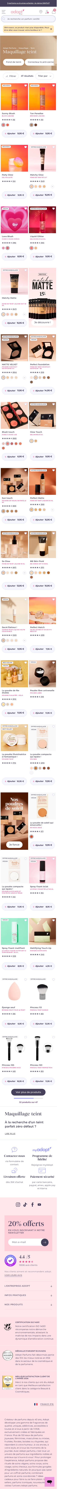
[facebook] (32, 1204)
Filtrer (12, 76)
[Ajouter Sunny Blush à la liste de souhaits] (25, 85)
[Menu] (3, 11)
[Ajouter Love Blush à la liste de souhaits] (25, 208)
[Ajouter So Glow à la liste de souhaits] (25, 533)
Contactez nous (14, 1156)
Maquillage (23, 48)
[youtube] (39, 1204)
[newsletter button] (45, 1242)
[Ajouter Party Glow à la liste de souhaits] (25, 147)
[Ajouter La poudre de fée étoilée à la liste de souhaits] (25, 662)
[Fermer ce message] (51, 29)
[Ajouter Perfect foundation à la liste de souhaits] (53, 336)
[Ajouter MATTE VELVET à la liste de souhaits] (25, 336)
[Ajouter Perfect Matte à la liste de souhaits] (53, 470)
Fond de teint (13, 62)
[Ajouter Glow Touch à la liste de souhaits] (53, 404)
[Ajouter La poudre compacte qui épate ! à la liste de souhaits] (53, 726)
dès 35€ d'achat (14, 1182)
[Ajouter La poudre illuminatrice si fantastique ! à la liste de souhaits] (25, 726)
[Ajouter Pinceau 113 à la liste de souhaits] (53, 979)
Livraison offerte (14, 1177)
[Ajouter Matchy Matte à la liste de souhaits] (25, 270)
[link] (47, 12)
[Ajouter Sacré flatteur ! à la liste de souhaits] (25, 599)
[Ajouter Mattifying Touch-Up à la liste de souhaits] (53, 920)
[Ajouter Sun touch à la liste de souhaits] (25, 470)
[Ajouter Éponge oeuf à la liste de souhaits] (25, 979)
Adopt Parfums (9, 48)
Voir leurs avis (13, 1275)
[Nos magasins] (41, 12)
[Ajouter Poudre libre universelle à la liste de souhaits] (53, 662)
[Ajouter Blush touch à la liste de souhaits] (25, 404)
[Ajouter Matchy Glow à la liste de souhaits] (53, 147)
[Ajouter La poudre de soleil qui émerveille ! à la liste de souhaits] (53, 795)
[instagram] (18, 1204)
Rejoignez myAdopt (42, 1165)
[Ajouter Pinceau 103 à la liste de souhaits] (53, 1037)
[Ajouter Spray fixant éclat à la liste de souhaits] (53, 859)
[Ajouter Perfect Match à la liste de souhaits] (53, 599)
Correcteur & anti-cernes (41, 62)
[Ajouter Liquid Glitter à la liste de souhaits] (53, 208)
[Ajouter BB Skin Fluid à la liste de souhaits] (53, 533)
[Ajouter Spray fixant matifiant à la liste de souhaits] (25, 920)
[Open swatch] (52, 186)
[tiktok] (25, 1204)
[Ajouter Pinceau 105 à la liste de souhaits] (25, 1037)
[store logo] (16, 11)
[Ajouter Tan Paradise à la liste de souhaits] (53, 85)
